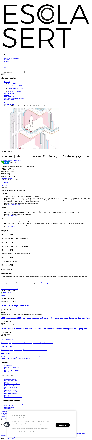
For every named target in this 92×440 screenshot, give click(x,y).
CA (5, 67)
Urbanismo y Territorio (10, 387)
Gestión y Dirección (10, 390)
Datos (6, 182)
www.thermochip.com (14, 204)
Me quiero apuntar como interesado (11, 160)
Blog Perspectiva (9, 96)
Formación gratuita (9, 385)
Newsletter (7, 408)
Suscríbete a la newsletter (11, 58)
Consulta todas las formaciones (13, 397)
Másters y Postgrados (10, 379)
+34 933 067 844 (6, 415)
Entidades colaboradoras (15, 91)
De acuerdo (62, 425)
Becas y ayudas (8, 395)
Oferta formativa (9, 93)
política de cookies (30, 431)
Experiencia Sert (9, 99)
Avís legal (3, 437)
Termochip (44, 283)
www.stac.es (11, 226)
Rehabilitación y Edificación (12, 384)
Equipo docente (12, 86)
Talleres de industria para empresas (14, 98)
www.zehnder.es (12, 215)
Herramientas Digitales (10, 393)
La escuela (7, 82)
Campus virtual (8, 61)
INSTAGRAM (5, 358)
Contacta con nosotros (7, 418)
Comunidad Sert (9, 405)
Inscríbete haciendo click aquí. (9, 289)
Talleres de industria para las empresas (15, 404)
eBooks (6, 59)
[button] (7, 425)
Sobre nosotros (8, 365)
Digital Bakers (11, 438)
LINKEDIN (21, 358)
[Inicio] (46, 50)
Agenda (6, 95)
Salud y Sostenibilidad (10, 380)
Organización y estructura (15, 85)
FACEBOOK (14, 358)
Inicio (6, 103)
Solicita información (6, 178)
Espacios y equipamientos (15, 88)
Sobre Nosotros (12, 83)
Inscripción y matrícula (10, 392)
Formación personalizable (11, 389)
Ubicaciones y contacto (14, 90)
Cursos (6, 382)
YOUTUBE (28, 358)
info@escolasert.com (7, 416)
